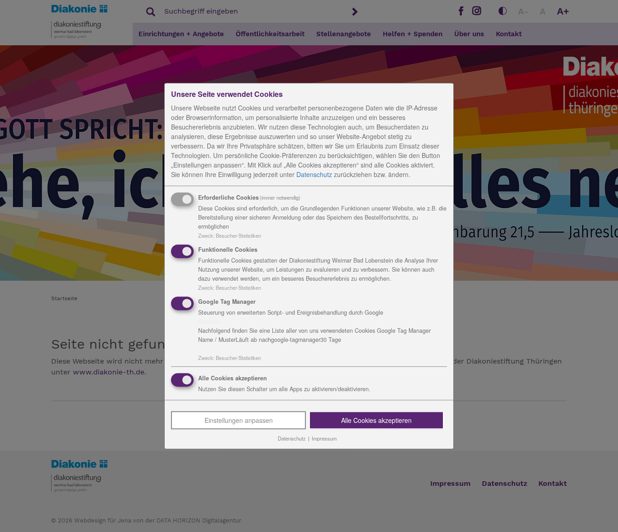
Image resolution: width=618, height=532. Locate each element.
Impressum (324, 438)
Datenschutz (314, 174)
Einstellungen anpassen (238, 420)
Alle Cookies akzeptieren (376, 420)
